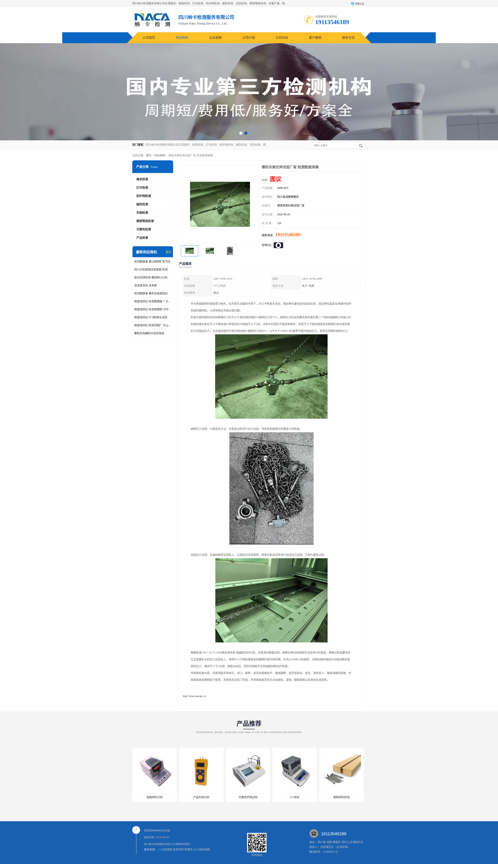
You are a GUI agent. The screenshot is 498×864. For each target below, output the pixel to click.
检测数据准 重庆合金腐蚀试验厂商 (152, 293)
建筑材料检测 (295, 797)
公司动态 (282, 37)
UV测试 (248, 797)
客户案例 (315, 37)
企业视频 (215, 37)
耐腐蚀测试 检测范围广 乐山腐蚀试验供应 (152, 325)
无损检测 (142, 212)
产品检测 (142, 237)
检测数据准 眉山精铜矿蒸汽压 (152, 261)
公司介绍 (248, 37)
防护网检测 (143, 195)
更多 (168, 252)
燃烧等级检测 (145, 221)
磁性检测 (142, 204)
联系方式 (348, 37)
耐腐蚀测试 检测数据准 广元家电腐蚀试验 (152, 301)
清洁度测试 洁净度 (145, 285)
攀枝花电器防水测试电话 (149, 333)
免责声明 (178, 849)
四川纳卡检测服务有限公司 (159, 844)
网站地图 (204, 849)
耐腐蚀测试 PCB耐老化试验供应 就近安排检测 (152, 317)
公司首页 (149, 37)
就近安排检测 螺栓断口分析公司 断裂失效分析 (152, 277)
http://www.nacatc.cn (194, 696)
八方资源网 (165, 849)
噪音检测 (142, 179)
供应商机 (182, 37)
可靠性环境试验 (201, 797)
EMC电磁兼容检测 (341, 797)
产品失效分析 (154, 797)
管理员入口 (191, 849)
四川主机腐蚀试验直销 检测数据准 (152, 269)
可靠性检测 (143, 229)
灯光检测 (142, 187)
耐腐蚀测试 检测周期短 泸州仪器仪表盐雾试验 (152, 309)
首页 (148, 155)
